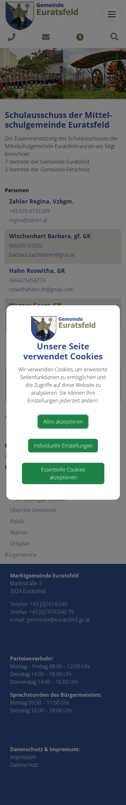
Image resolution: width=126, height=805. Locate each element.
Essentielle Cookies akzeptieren (63, 473)
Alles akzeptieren (63, 421)
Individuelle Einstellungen (63, 445)
